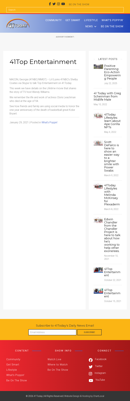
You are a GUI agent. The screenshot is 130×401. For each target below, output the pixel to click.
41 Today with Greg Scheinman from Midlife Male (107, 96)
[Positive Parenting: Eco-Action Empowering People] (98, 66)
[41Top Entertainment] (98, 269)
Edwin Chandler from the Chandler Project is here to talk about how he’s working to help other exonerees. (112, 235)
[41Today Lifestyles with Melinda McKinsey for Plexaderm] (98, 186)
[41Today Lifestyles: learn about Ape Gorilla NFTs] (98, 115)
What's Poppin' (50, 122)
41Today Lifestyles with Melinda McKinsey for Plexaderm (112, 195)
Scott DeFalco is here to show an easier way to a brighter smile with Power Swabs (111, 156)
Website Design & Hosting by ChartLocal (84, 396)
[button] (95, 26)
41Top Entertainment (112, 272)
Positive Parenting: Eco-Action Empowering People (112, 72)
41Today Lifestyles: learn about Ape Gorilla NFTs (112, 121)
